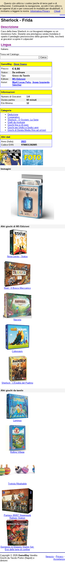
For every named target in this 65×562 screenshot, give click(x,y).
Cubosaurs (17, 351)
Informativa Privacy (40, 11)
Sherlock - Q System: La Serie (23, 119)
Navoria (17, 319)
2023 (23, 141)
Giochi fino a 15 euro (18, 125)
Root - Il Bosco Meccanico (17, 288)
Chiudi (57, 11)
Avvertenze (59, 559)
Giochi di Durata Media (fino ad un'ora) (27, 130)
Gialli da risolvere (16, 122)
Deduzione (13, 114)
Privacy (59, 556)
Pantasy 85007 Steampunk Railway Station (17, 516)
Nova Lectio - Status (17, 256)
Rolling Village (17, 452)
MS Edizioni (18, 79)
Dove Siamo (20, 64)
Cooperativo (14, 117)
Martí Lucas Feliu (21, 82)
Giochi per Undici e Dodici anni (23, 127)
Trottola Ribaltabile (17, 483)
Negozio (50, 556)
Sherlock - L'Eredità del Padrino (17, 383)
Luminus (17, 420)
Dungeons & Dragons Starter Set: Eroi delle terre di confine (17, 548)
